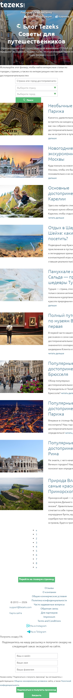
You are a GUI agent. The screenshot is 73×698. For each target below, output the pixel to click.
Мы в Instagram (38, 625)
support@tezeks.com (21, 607)
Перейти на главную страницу (36, 578)
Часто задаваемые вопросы (49, 604)
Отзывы (49, 587)
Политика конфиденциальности (49, 600)
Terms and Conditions (49, 620)
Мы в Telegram (38, 631)
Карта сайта (16, 613)
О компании (49, 592)
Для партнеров (49, 612)
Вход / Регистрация (40, 16)
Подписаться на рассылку (36, 12)
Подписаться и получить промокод (36, 689)
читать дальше (56, 217)
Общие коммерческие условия (49, 596)
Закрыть (36, 695)
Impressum (49, 616)
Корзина (65, 16)
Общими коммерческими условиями (30, 681)
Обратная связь (49, 608)
